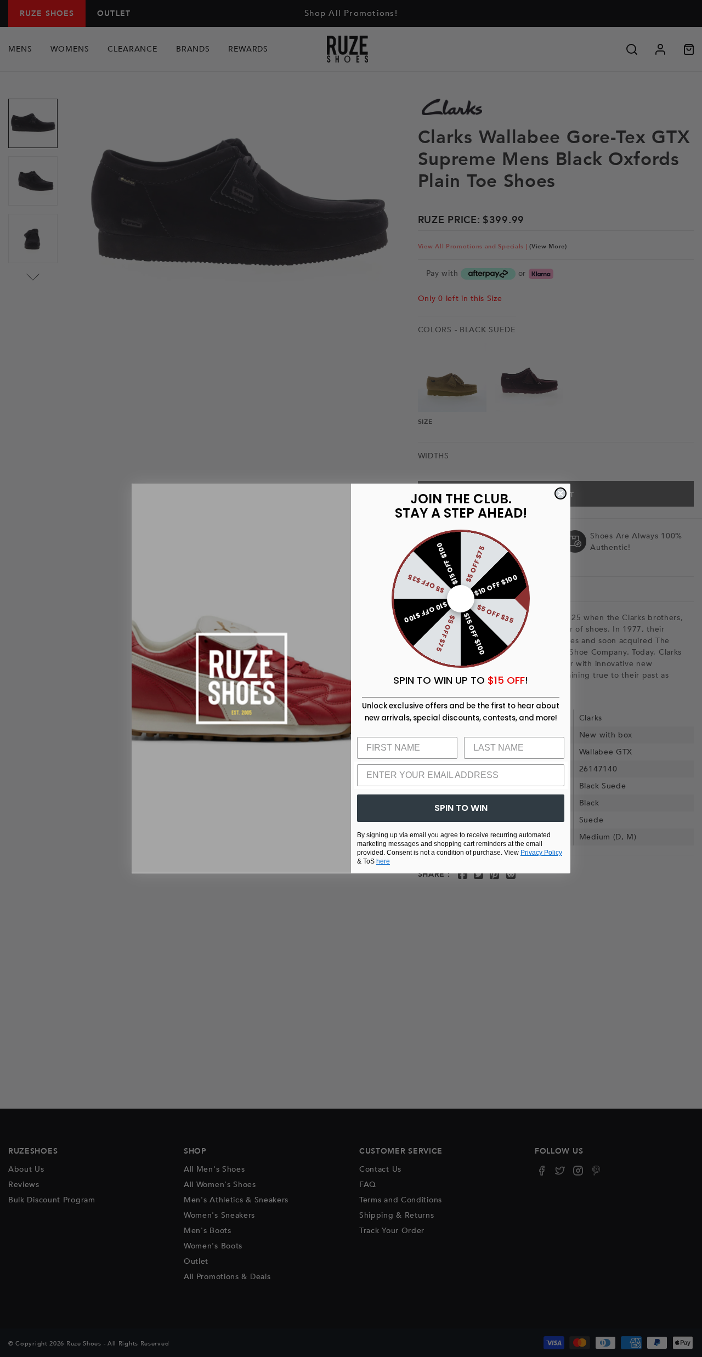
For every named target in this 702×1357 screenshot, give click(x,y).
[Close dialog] (560, 493)
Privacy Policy (541, 852)
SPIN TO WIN (461, 808)
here (383, 861)
